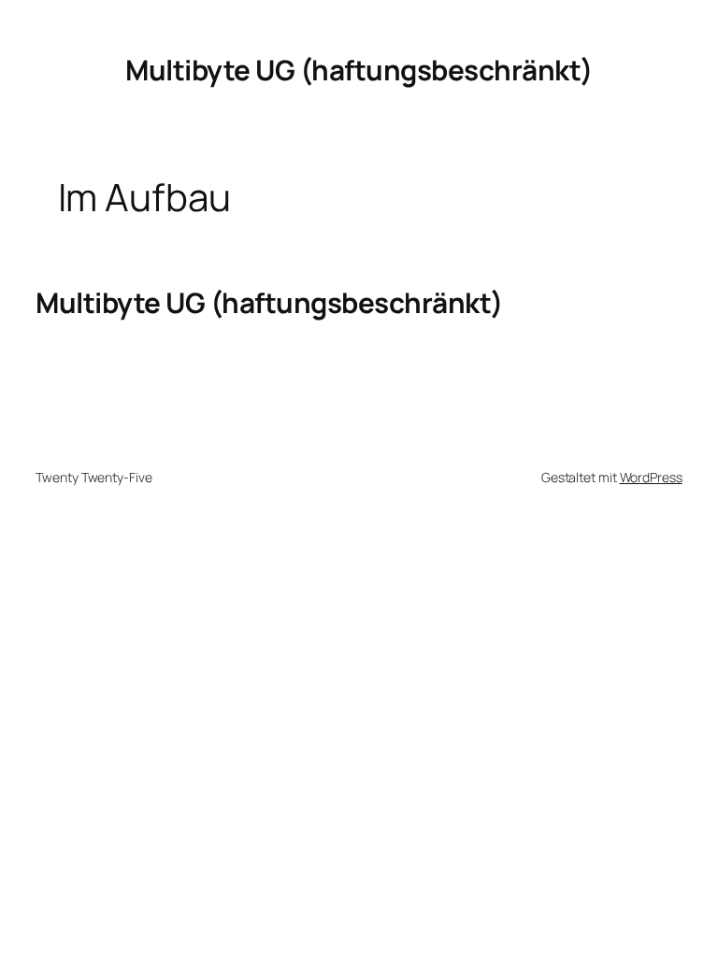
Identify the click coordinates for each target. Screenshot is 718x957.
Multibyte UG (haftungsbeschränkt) (359, 69)
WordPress (651, 477)
